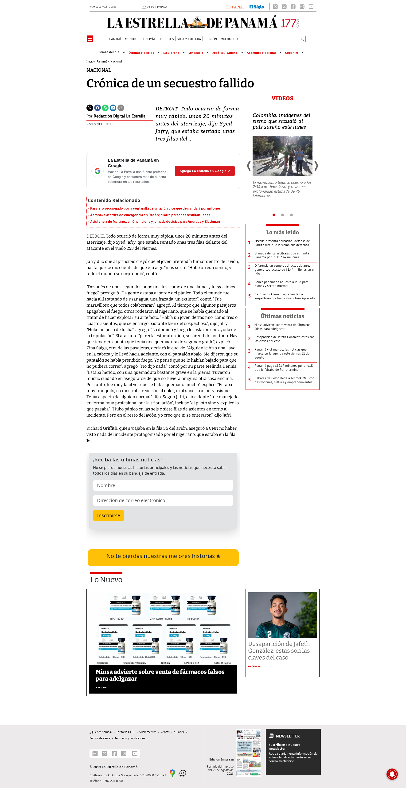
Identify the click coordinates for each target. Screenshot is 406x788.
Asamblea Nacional (261, 53)
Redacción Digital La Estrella (119, 116)
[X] (284, 6)
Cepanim (291, 53)
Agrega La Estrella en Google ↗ (205, 171)
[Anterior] (249, 166)
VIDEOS (282, 98)
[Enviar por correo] (120, 107)
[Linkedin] (113, 107)
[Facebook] (293, 6)
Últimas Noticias (141, 53)
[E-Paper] (235, 6)
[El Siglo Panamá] (257, 6)
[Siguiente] (316, 166)
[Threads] (275, 6)
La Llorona (171, 53)
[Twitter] (89, 107)
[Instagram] (302, 6)
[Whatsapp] (105, 107)
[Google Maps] (172, 773)
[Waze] (182, 773)
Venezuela (195, 53)
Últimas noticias (282, 316)
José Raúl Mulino (225, 53)
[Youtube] (311, 6)
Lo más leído (282, 232)
